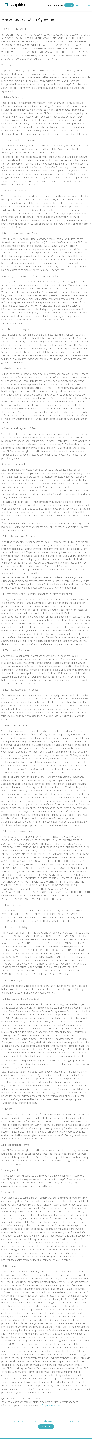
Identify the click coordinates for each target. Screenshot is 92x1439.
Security (79, 1421)
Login (88, 5)
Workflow (13, 1421)
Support (79, 5)
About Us (49, 1421)
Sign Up (69, 5)
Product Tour (32, 1421)
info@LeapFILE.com (50, 1405)
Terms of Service (69, 1421)
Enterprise (22, 1421)
